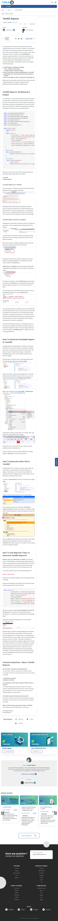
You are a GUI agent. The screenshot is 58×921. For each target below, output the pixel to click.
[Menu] (55, 2)
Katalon (16, 890)
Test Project (16, 888)
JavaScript (16, 899)
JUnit (41, 892)
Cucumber (41, 875)
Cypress (16, 892)
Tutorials (17, 868)
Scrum (41, 879)
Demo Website (16, 873)
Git (41, 882)
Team (16, 875)
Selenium (41, 868)
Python (16, 897)
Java (41, 897)
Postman (41, 873)
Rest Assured (41, 870)
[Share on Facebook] (16, 38)
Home (2, 10)
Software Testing (41, 888)
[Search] (52, 2)
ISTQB (41, 877)
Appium (41, 890)
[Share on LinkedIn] (21, 38)
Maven (41, 895)
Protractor (16, 895)
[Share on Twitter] (19, 38)
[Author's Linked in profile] (14, 30)
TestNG (9, 10)
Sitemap (17, 877)
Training (16, 870)
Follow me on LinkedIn (28, 774)
